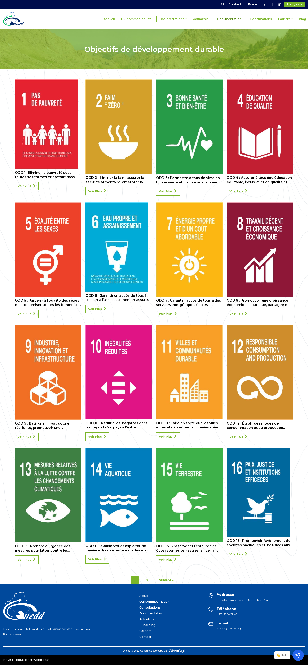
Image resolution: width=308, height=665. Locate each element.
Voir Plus (24, 186)
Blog (302, 19)
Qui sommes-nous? (154, 602)
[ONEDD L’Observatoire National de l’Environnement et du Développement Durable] (14, 19)
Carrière (145, 631)
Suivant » (166, 580)
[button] (152, 19)
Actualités (146, 619)
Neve (7, 660)
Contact (234, 4)
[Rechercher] (222, 4)
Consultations (261, 19)
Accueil (109, 19)
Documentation (151, 613)
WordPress (41, 660)
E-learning (256, 4)
